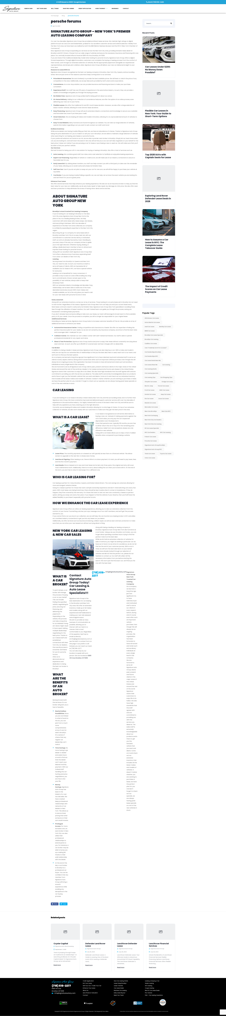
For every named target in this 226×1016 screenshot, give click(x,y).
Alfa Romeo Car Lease (152, 318)
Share (55, 904)
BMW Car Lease (150, 331)
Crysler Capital (61, 943)
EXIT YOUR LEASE (42, 8)
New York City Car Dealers (153, 420)
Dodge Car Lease (167, 382)
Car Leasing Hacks (151, 369)
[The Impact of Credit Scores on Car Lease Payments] (158, 269)
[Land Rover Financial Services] (160, 932)
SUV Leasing (148, 986)
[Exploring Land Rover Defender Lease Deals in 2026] (158, 178)
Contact (85, 995)
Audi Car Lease (149, 326)
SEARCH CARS (28, 8)
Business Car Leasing (120, 990)
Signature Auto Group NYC (153, 449)
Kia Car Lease (149, 398)
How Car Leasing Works (121, 981)
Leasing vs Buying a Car (152, 981)
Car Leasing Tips (150, 377)
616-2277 (61, 986)
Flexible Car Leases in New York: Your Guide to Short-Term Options (158, 113)
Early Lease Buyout (119, 993)
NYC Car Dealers (150, 432)
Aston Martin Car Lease (152, 322)
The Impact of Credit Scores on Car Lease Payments (156, 289)
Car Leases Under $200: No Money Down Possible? (157, 69)
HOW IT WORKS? (100, 8)
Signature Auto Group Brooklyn (155, 445)
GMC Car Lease (164, 390)
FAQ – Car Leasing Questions (154, 995)
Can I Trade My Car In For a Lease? (156, 348)
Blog (63, 16)
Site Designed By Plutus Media (101, 1011)
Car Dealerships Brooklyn (153, 352)
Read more (57, 965)
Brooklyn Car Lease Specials (154, 335)
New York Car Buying (151, 415)
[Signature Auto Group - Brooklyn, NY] (12, 9)
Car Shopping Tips (166, 377)
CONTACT (126, 8)
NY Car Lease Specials (152, 428)
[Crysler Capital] (65, 932)
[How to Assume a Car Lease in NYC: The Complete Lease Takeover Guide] (158, 222)
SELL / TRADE (55, 8)
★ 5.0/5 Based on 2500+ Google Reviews (71, 2)
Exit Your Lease (87, 983)
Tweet (64, 904)
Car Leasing (166, 365)
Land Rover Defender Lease (127, 944)
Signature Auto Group (79, 1011)
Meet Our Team (119, 995)
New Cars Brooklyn (151, 411)
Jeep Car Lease (166, 394)
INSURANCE (115, 8)
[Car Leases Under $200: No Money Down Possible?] (158, 49)
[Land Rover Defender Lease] (129, 932)
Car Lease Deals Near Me (153, 360)
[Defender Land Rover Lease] (97, 932)
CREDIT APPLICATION (84, 8)
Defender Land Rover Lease (95, 944)
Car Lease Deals (119, 988)
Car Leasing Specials (151, 373)
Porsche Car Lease (151, 441)
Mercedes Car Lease (151, 407)
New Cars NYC (166, 411)
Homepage (55, 16)
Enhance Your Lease (89, 988)
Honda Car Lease (150, 394)
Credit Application (88, 981)
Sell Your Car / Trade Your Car (92, 986)
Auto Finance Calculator (90, 993)
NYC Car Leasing (165, 432)
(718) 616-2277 (98, 574)
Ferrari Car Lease (163, 386)
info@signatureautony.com (116, 572)
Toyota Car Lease (165, 453)
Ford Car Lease (149, 390)
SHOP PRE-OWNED (68, 8)
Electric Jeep (149, 386)
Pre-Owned (148, 993)
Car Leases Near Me (151, 365)
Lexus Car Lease (163, 398)
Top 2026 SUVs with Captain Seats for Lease (158, 156)
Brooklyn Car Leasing (151, 339)
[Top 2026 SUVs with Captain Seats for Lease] (158, 137)
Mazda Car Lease (150, 403)
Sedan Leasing (149, 983)
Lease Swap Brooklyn (120, 983)
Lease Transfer (118, 986)
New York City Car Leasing (153, 424)
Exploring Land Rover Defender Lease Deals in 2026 (158, 198)
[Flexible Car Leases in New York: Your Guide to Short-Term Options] (158, 93)
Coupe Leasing (149, 988)
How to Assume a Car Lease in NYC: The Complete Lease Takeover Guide (156, 244)
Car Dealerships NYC (151, 356)
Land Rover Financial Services (159, 944)
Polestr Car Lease (150, 437)
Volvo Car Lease (150, 458)
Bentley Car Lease (165, 326)
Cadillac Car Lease (151, 343)
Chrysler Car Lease (151, 382)
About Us (85, 990)
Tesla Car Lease (150, 453)
